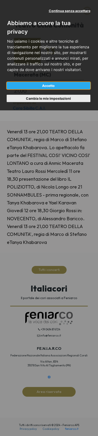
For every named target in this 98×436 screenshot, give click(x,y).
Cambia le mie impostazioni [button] (48, 98)
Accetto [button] (48, 86)
